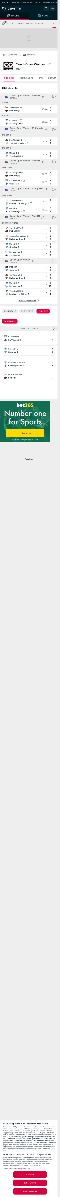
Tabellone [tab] (10, 321)
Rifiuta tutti (30, 1183)
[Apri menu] (53, 8)
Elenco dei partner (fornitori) (17, 1168)
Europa (31, 55)
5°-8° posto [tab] (27, 311)
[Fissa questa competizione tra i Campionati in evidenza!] (49, 64)
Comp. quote (26, 78)
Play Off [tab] (43, 311)
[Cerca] (46, 8)
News (41, 78)
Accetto (30, 1174)
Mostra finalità (30, 1191)
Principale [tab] (10, 311)
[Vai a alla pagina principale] (16, 9)
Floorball (12, 55)
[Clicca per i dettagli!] (29, 109)
